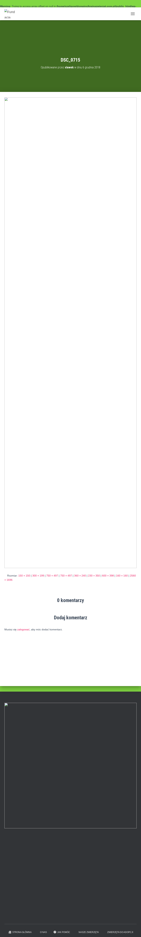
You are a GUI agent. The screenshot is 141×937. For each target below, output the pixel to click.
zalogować (23, 629)
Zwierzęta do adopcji (120, 932)
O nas (43, 932)
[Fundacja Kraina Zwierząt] (11, 13)
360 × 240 (80, 575)
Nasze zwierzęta (89, 932)
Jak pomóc (63, 932)
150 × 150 (24, 575)
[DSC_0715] (70, 332)
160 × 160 (122, 575)
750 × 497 (52, 575)
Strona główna (22, 932)
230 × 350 (94, 575)
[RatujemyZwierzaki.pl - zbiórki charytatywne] (31, 915)
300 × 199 (38, 575)
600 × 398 (108, 575)
